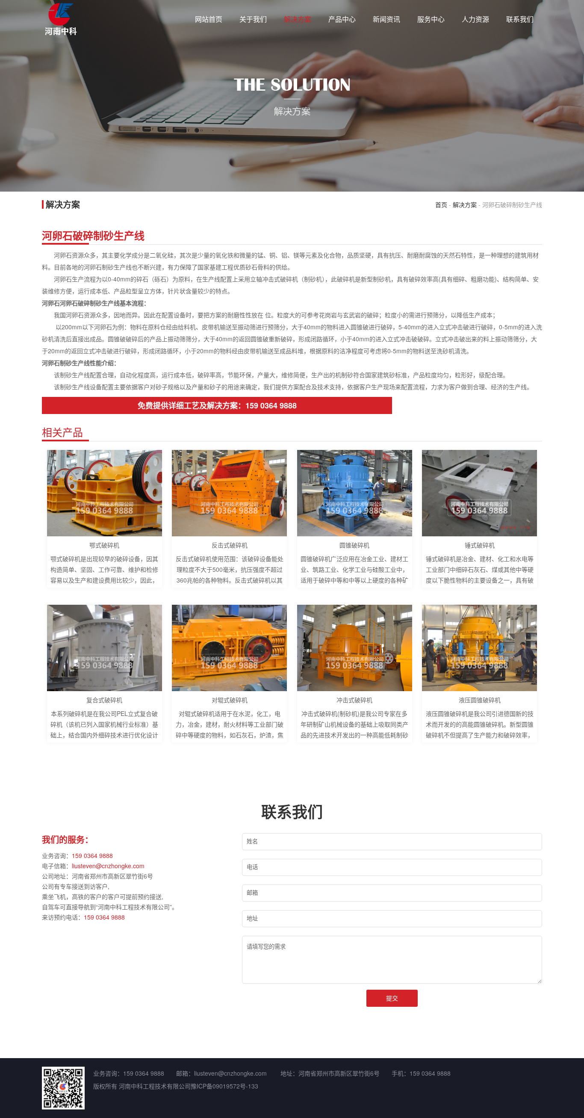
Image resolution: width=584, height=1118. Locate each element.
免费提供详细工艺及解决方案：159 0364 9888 (217, 405)
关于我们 (253, 19)
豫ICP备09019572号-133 (224, 1086)
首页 (441, 204)
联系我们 (520, 19)
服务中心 (431, 19)
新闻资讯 (386, 19)
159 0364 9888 (92, 855)
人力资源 (475, 19)
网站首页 (208, 19)
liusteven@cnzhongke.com (108, 865)
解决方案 (297, 19)
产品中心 (342, 19)
